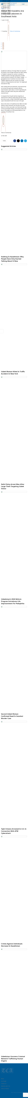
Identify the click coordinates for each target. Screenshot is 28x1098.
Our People (3, 1081)
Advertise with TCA (5, 1086)
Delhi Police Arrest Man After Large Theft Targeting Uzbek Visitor (12, 486)
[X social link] (18, 140)
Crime (4, 140)
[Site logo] (14, 4)
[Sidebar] (2, 331)
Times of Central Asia (15, 31)
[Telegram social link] (25, 140)
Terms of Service (5, 1088)
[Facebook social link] (14, 140)
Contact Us (3, 1083)
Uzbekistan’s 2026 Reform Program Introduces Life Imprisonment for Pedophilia (12, 601)
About (2, 1078)
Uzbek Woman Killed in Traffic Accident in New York (13, 372)
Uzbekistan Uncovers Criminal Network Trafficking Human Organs (13, 1058)
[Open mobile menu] (2, 4)
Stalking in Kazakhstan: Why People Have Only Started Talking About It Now (12, 259)
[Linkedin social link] (21, 140)
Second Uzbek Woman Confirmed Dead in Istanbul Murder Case (12, 716)
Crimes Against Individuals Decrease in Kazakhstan (11, 945)
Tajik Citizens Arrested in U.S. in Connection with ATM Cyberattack (13, 831)
